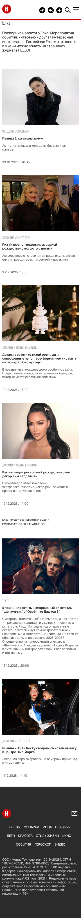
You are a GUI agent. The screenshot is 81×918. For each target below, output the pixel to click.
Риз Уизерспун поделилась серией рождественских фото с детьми (29, 246)
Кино (66, 835)
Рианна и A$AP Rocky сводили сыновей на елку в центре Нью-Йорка (39, 750)
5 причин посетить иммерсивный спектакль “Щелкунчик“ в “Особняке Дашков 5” (37, 609)
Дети (11, 835)
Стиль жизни (47, 835)
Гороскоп (42, 844)
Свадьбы (62, 827)
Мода (47, 827)
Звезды (14, 827)
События (23, 844)
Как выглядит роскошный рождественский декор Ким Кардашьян (36, 474)
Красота (25, 835)
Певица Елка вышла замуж (22, 138)
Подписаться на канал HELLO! (23, 524)
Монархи (31, 827)
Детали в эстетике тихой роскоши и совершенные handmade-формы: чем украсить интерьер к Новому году (39, 358)
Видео (60, 844)
